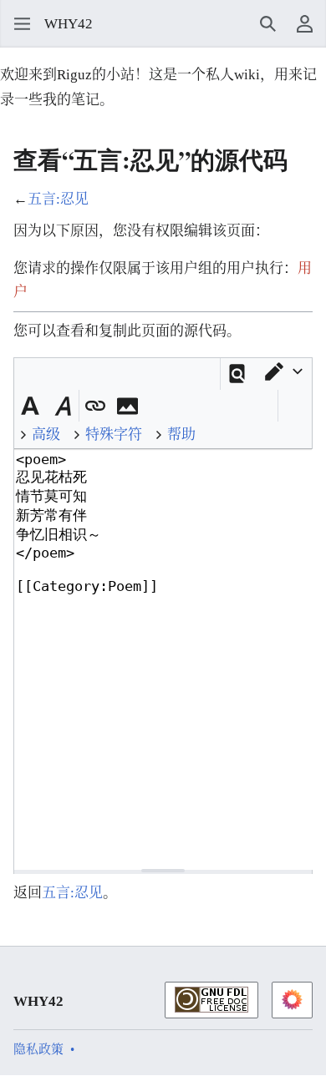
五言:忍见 (58, 199)
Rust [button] (264, 403)
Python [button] (210, 403)
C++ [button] (237, 403)
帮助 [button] (181, 434)
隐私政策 (38, 1049)
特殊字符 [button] (113, 434)
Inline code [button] (157, 403)
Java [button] (184, 403)
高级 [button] (46, 434)
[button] (16, 24)
